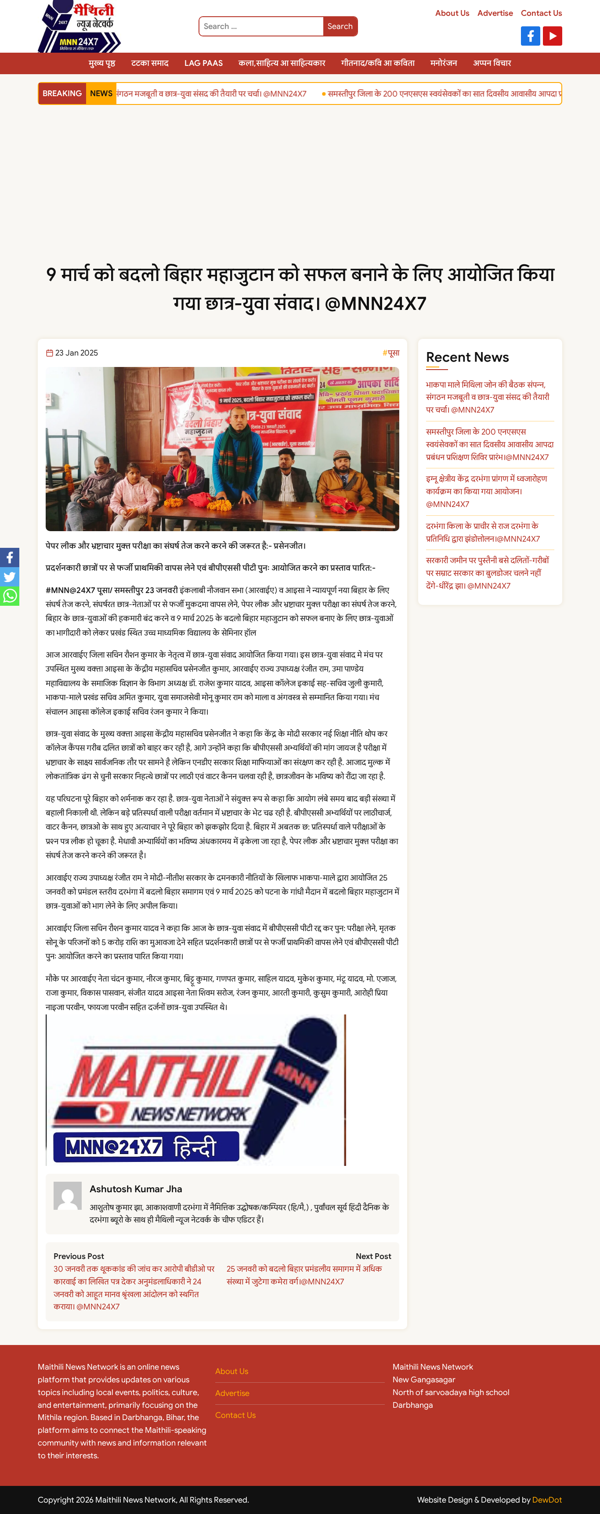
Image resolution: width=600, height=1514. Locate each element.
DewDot (547, 1500)
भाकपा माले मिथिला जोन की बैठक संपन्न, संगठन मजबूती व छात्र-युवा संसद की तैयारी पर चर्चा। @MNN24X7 (487, 397)
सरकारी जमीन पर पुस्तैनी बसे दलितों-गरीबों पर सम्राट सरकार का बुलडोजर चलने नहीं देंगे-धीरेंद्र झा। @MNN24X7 (487, 573)
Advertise (495, 13)
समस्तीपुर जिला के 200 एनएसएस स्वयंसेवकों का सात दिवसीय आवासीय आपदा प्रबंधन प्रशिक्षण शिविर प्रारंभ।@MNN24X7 (489, 444)
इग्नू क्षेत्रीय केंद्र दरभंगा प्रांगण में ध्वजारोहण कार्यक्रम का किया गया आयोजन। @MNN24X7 (486, 491)
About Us (452, 13)
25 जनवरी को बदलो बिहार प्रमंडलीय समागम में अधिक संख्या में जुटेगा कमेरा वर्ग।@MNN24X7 (304, 1275)
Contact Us (541, 13)
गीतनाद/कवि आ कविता (378, 63)
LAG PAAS (203, 63)
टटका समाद (150, 63)
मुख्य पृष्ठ (102, 63)
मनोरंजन (443, 63)
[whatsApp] (9, 596)
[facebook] (9, 557)
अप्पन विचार (492, 63)
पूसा (393, 353)
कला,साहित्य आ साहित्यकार (282, 63)
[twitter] (9, 576)
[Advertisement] (300, 194)
